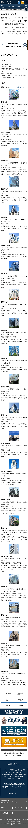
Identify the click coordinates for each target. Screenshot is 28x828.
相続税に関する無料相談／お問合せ (14, 9)
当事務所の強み (7, 693)
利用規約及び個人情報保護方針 (5, 801)
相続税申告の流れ (21, 699)
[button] (26, 9)
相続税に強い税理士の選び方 (21, 693)
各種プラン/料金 (7, 699)
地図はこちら (20, 87)
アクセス (3, 808)
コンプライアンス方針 (19, 801)
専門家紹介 (7, 705)
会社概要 (21, 705)
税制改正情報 (4, 813)
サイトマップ (18, 808)
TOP (3, 9)
